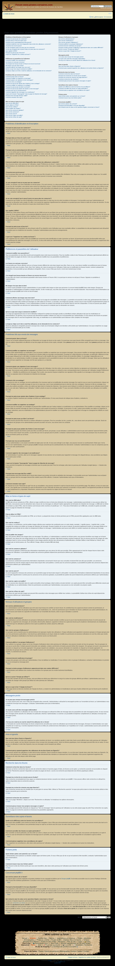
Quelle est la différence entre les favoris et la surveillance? (74, 86)
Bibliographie (64, 951)
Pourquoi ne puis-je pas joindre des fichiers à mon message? (22, 88)
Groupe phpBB (65, 878)
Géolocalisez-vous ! (42, 943)
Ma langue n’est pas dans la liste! (15, 65)
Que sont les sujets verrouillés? (14, 115)
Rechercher (88, 945)
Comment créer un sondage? (14, 81)
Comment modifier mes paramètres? (15, 60)
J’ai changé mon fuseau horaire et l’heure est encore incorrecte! (23, 63)
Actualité (33, 938)
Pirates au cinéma (43, 940)
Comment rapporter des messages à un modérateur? (20, 92)
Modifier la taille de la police (110, 13)
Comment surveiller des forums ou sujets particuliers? (73, 88)
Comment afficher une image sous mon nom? (18, 67)
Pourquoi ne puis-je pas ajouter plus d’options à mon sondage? (23, 83)
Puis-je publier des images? (13, 108)
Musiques (61, 941)
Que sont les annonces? (12, 112)
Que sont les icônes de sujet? (14, 117)
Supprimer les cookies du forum (87, 957)
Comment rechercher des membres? (69, 79)
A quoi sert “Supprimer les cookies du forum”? (18, 54)
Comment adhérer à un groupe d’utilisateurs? (71, 44)
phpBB (50, 960)
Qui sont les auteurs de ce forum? (68, 103)
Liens (88, 941)
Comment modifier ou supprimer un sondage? (18, 85)
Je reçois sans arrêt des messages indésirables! (72, 58)
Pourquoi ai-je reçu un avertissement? (16, 90)
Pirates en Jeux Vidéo (48, 941)
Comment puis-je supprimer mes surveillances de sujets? (74, 90)
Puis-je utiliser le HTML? (12, 105)
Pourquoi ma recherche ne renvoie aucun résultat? (72, 75)
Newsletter (79, 945)
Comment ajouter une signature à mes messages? (19, 80)
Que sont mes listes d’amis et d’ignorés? (70, 66)
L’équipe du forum (72, 957)
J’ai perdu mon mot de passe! (14, 45)
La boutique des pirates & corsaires (64, 947)
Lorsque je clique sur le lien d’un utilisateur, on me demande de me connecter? (29, 70)
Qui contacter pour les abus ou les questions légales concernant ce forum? (79, 107)
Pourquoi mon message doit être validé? (16, 95)
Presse (41, 951)
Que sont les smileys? (12, 106)
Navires (51, 938)
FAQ (92, 17)
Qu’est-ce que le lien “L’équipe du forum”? (70, 51)
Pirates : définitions (84, 938)
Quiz (39, 945)
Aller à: (79, 917)
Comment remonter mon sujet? (14, 97)
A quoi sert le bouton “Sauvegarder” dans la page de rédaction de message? (26, 94)
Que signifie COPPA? (11, 51)
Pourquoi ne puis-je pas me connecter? (16, 39)
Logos (80, 941)
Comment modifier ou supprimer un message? (18, 78)
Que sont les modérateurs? (66, 40)
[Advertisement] (57, 24)
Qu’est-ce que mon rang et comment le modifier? (19, 69)
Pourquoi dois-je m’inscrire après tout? (16, 40)
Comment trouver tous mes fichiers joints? (70, 98)
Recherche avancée (106, 8)
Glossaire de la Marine (31, 941)
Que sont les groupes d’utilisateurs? (68, 42)
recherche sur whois (19, 903)
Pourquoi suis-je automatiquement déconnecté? (18, 42)
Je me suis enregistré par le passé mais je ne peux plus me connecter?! (25, 49)
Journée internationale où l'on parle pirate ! (76, 943)
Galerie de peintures (52, 951)
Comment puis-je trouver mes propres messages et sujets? (75, 80)
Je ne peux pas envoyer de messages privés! (71, 57)
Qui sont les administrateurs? (66, 39)
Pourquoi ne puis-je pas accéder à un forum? (18, 87)
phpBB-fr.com (61, 961)
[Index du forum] (9, 6)
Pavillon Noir (42, 938)
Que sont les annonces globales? (15, 110)
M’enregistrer (99, 17)
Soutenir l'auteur (76, 951)
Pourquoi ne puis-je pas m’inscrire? (15, 52)
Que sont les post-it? (11, 113)
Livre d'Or (67, 945)
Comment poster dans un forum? (15, 76)
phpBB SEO (57, 963)
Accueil (24, 938)
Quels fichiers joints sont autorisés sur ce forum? (72, 96)
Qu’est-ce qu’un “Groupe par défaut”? (69, 49)
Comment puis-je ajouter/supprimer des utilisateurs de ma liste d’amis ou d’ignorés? (81, 68)
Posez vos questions (52, 945)
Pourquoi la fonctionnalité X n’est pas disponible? (72, 105)
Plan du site (71, 941)
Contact (86, 951)
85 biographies (29, 940)
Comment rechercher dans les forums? (69, 74)
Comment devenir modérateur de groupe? (70, 45)
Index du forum (9, 13)
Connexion (109, 17)
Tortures (86, 940)
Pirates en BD (56, 940)
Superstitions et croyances (66, 938)
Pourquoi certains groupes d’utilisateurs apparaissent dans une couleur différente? (81, 47)
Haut (8, 133)
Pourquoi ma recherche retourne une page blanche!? (73, 77)
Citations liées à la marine (72, 940)
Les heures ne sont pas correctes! (15, 62)
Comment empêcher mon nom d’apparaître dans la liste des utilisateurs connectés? (28, 44)
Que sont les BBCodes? (12, 103)
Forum (33, 945)
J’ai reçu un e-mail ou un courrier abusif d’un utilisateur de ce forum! (77, 60)
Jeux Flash (54, 943)
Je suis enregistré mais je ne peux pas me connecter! (20, 47)
